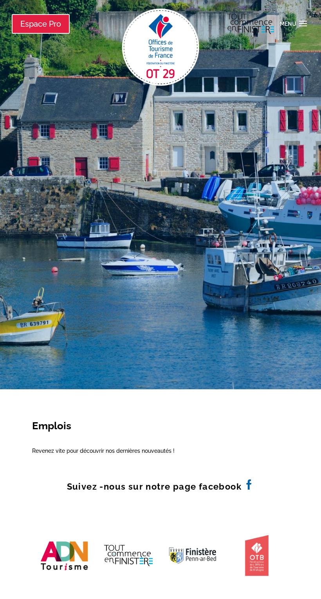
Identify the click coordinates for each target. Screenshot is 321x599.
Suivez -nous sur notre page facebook (155, 486)
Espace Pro (40, 24)
